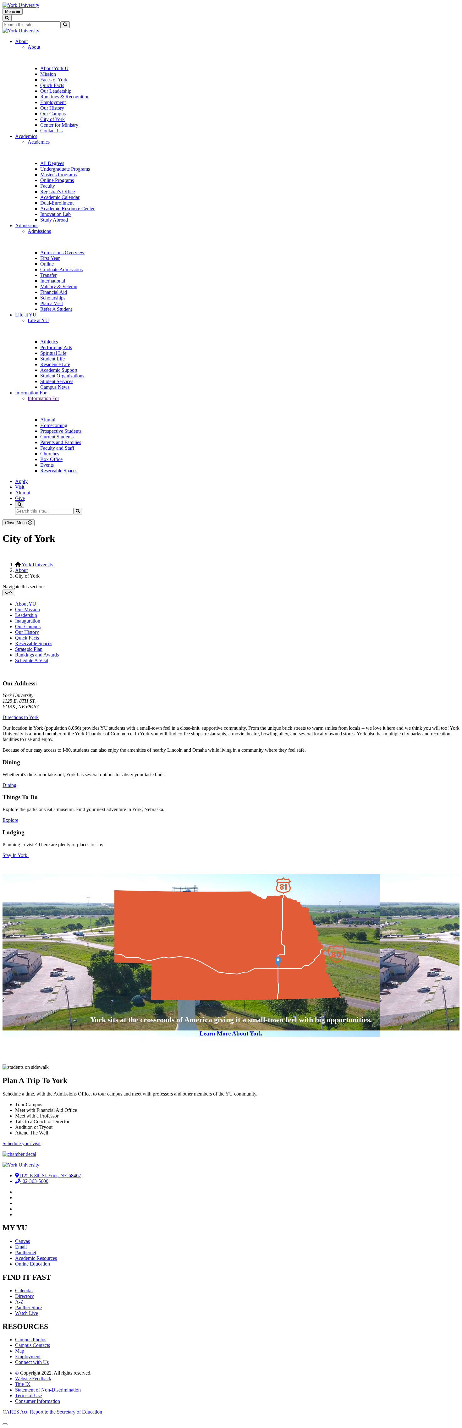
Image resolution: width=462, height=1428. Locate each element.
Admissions (26, 225)
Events (47, 465)
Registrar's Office (57, 191)
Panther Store (28, 1307)
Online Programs (57, 180)
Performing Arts (56, 347)
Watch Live (26, 1313)
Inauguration (27, 620)
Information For (31, 392)
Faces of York (54, 79)
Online (47, 263)
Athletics (49, 341)
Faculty (47, 186)
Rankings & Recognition (65, 96)
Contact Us (51, 130)
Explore (10, 820)
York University (37, 564)
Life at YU (25, 314)
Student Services (56, 381)
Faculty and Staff (57, 448)
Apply (21, 481)
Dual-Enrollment (57, 203)
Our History (52, 108)
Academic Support (58, 370)
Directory (24, 1296)
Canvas (22, 1241)
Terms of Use (28, 1395)
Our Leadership (55, 91)
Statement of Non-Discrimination (48, 1389)
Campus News (54, 387)
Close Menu (16, 522)
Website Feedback (33, 1378)
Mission (48, 74)
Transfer (48, 275)
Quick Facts (52, 85)
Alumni (47, 419)
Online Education (32, 1263)
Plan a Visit (51, 303)
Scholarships (52, 297)
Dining (9, 785)
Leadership (26, 615)
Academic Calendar (60, 197)
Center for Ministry (59, 125)
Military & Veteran (58, 286)
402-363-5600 (34, 1181)
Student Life (52, 358)
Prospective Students (60, 431)
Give (20, 498)
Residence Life (55, 364)
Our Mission (27, 609)
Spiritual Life (53, 353)
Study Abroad (54, 219)
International (52, 280)
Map (19, 1351)
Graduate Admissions (61, 269)
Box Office (51, 459)
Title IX (22, 1384)
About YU (25, 604)
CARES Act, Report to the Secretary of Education (52, 1411)
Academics (26, 136)
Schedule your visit (22, 1143)
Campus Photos (30, 1339)
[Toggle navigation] (9, 593)
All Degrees (52, 163)
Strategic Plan (28, 649)
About (21, 41)
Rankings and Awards (37, 654)
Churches (49, 453)
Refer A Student (56, 309)
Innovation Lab (55, 214)
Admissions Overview (62, 252)
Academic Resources (36, 1258)
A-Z (19, 1301)
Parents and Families (60, 442)
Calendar (24, 1290)
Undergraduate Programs (65, 169)
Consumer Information (37, 1401)
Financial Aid (53, 292)
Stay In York (16, 855)
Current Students (57, 436)
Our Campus (53, 113)
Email (21, 1247)
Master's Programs (58, 174)
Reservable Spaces (58, 470)
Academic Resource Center (67, 208)
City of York (52, 119)
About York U (54, 68)
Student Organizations (62, 375)
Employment (53, 102)
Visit (19, 487)
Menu (10, 11)
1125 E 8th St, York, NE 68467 (50, 1175)
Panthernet (25, 1252)
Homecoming (53, 425)
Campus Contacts (32, 1345)
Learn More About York (231, 1033)
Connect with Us (32, 1362)
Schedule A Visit (31, 660)
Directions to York (21, 717)
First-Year (50, 258)
